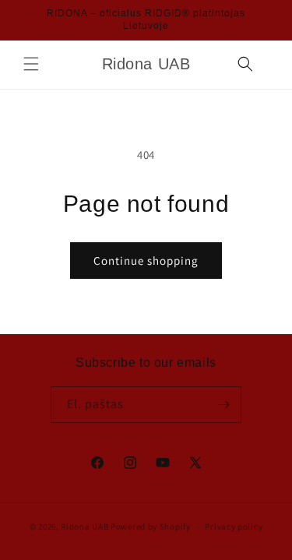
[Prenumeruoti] (223, 404)
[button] (31, 64)
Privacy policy (233, 526)
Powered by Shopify (151, 526)
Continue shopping (146, 260)
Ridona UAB (84, 526)
